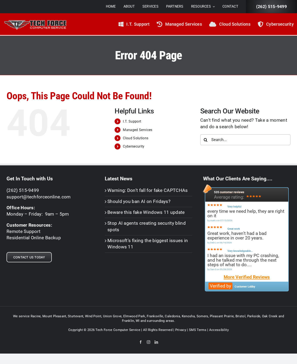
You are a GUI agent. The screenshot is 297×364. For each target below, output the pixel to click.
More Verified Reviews (247, 277)
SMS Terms (197, 330)
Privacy (180, 330)
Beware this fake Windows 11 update (146, 212)
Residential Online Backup (34, 237)
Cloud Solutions (135, 138)
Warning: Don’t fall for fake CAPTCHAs (147, 190)
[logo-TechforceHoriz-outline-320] (35, 19)
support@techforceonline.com (39, 196)
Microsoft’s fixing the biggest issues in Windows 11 (147, 243)
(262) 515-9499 (271, 6)
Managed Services (137, 130)
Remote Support (23, 231)
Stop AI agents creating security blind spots (146, 226)
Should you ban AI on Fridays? (138, 201)
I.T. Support (132, 121)
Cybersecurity (133, 146)
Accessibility (219, 330)
